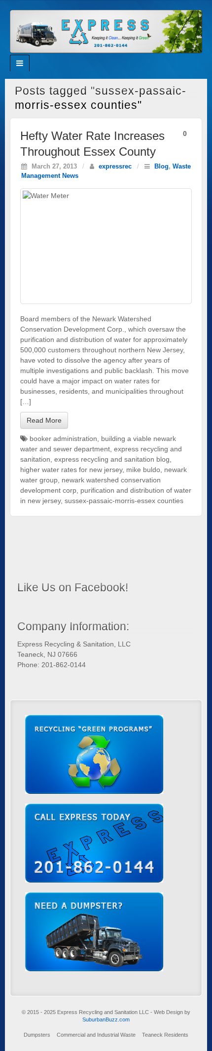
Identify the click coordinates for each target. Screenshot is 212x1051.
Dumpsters (37, 1035)
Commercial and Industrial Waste (96, 1035)
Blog (161, 166)
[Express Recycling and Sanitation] (106, 30)
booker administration (63, 438)
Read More (44, 420)
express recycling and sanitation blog (112, 459)
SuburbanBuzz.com (106, 1019)
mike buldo (143, 470)
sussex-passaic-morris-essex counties (124, 501)
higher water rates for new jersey (71, 470)
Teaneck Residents (165, 1035)
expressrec (115, 166)
